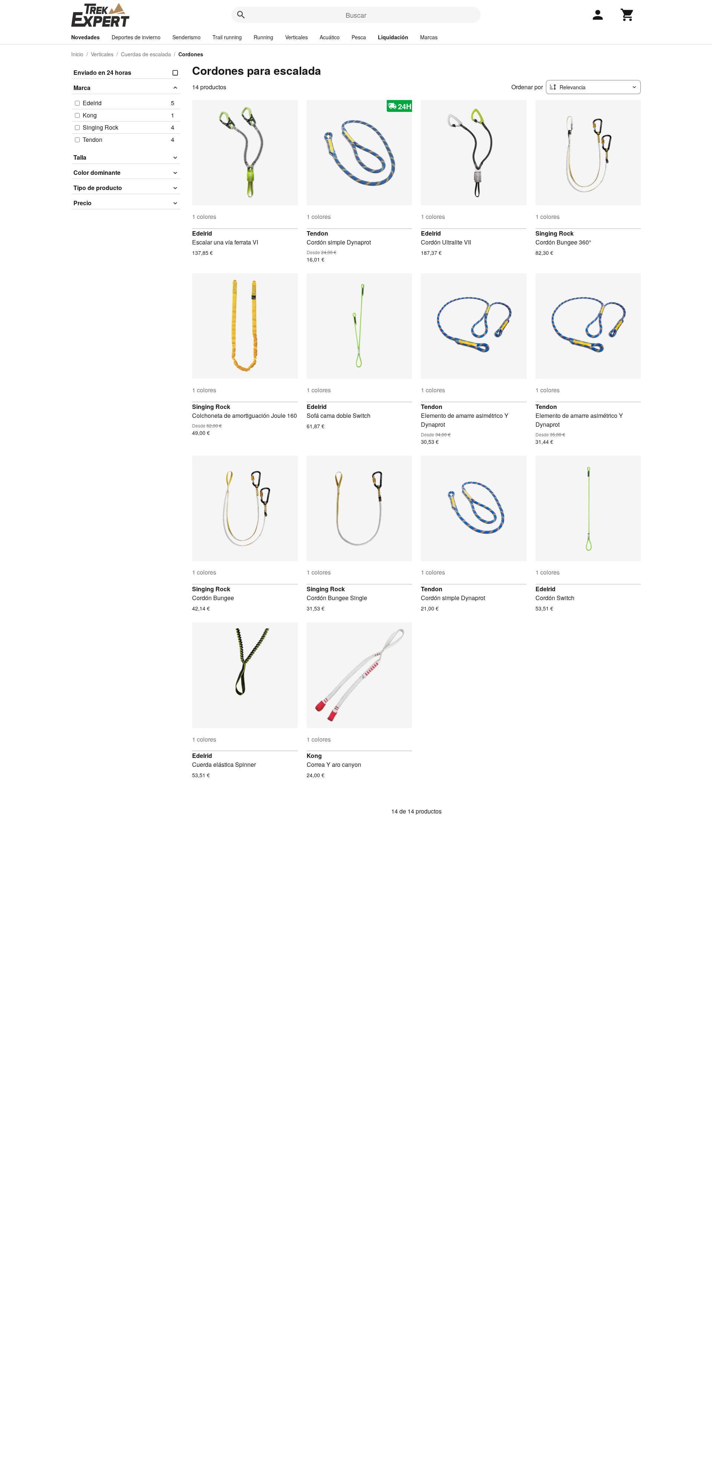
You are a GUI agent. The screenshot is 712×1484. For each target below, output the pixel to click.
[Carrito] (627, 14)
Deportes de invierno (136, 37)
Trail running (227, 37)
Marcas (429, 37)
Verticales (296, 37)
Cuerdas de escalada (146, 54)
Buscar (356, 15)
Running (263, 37)
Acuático (330, 37)
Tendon (317, 233)
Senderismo (186, 37)
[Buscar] (241, 15)
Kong (314, 755)
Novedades (85, 37)
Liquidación (393, 37)
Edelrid (202, 233)
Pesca (359, 37)
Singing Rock (554, 233)
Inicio (77, 54)
